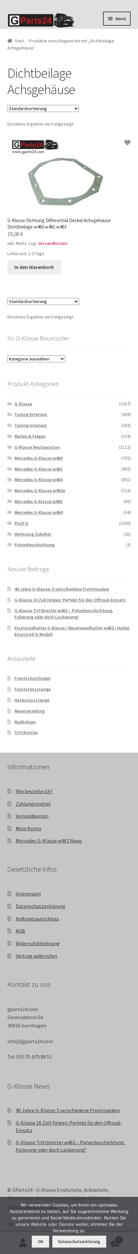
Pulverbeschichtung (34, 545)
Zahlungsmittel (33, 803)
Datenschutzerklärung (40, 906)
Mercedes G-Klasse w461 (38, 469)
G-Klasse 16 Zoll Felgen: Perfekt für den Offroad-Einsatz (70, 600)
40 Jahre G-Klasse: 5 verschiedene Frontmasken (61, 589)
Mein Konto (28, 828)
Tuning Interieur (30, 425)
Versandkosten (52, 243)
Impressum (28, 893)
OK (40, 1241)
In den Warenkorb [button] (34, 267)
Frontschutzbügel (32, 678)
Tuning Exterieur (30, 414)
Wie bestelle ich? (34, 791)
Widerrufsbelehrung (38, 943)
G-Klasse (23, 404)
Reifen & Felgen (30, 436)
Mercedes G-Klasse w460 (38, 458)
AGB (20, 931)
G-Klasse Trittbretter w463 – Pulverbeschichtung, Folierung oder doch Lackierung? (63, 614)
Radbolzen (25, 722)
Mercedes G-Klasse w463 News (49, 840)
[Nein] (130, 1225)
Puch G (21, 523)
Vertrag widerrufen (36, 956)
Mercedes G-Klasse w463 (38, 479)
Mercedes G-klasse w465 (38, 501)
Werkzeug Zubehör (32, 534)
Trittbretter (26, 732)
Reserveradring (29, 711)
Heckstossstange (31, 700)
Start (19, 41)
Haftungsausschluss (37, 918)
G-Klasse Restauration (37, 447)
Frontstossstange (32, 689)
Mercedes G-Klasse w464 (38, 512)
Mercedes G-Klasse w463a (39, 490)
